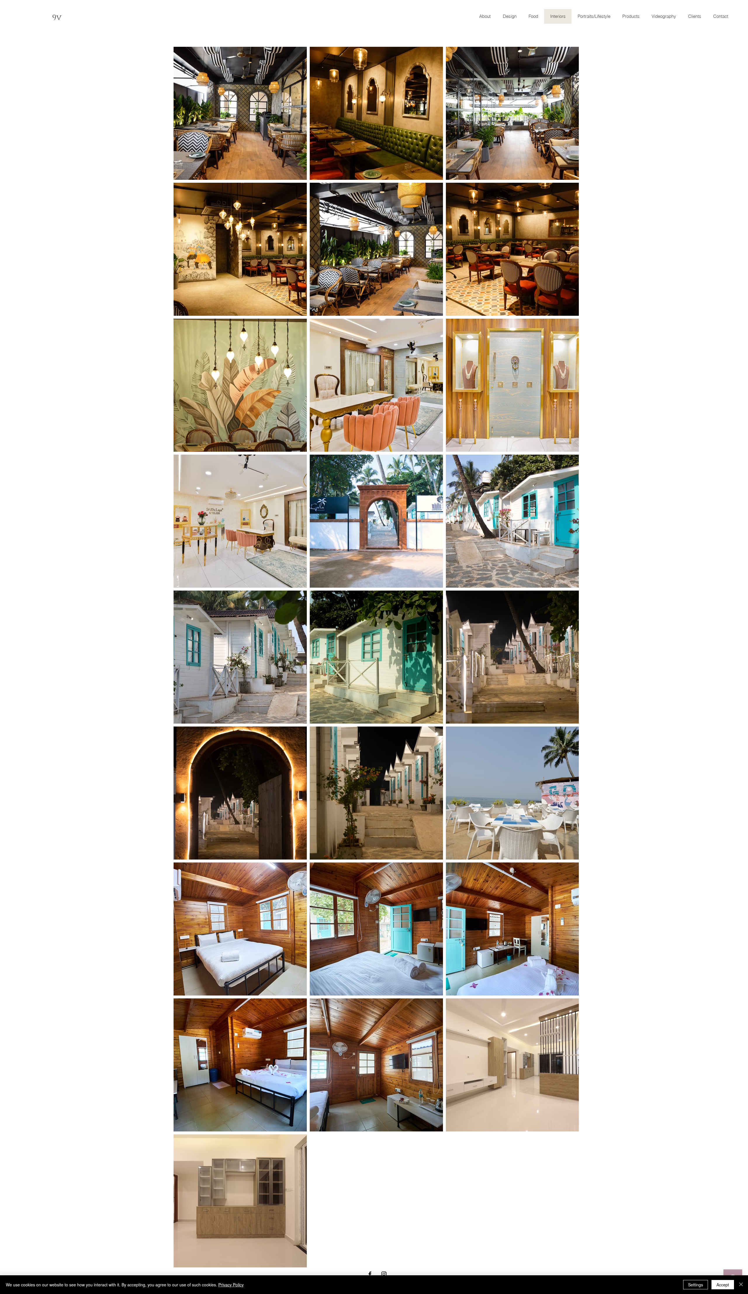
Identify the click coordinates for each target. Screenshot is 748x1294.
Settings (695, 1285)
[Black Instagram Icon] (383, 1274)
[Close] (740, 1284)
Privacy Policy (231, 1285)
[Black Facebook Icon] (369, 1274)
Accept (722, 1285)
